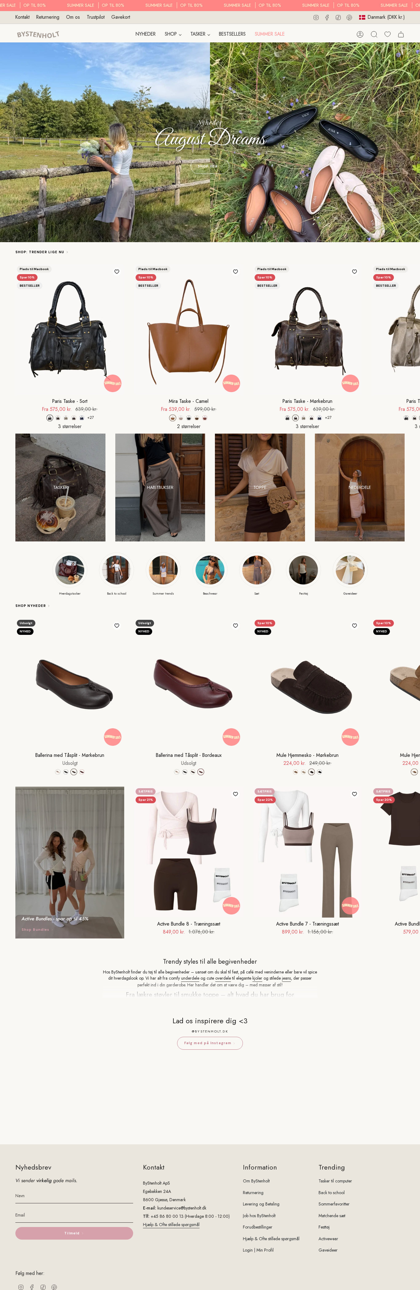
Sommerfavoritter (334, 1204)
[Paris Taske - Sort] (69, 329)
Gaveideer (328, 1250)
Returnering (47, 17)
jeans (286, 978)
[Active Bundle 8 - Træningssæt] (188, 852)
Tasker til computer (335, 1181)
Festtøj (324, 1227)
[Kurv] (401, 34)
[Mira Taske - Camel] (188, 329)
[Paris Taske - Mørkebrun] (307, 329)
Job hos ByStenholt (259, 1216)
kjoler (257, 978)
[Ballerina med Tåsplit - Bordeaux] (188, 683)
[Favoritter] (387, 34)
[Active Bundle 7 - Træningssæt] (307, 852)
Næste (411, 330)
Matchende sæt (332, 1216)
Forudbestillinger (257, 1227)
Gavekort (120, 17)
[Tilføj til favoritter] (116, 271)
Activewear (328, 1239)
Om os (73, 17)
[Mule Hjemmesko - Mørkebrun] (307, 683)
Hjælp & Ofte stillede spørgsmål (171, 1224)
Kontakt (22, 17)
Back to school (332, 1193)
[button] (173, 34)
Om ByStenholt (256, 1181)
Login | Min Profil (258, 1250)
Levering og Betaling (261, 1204)
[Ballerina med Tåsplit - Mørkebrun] (69, 683)
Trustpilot (96, 17)
